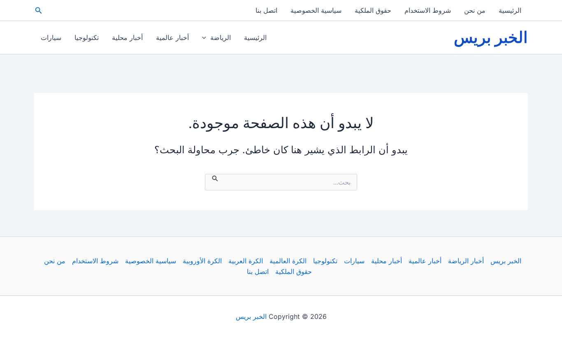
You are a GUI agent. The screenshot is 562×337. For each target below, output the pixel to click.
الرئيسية (510, 10)
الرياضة (220, 37)
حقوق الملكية (373, 10)
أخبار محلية (127, 37)
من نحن (474, 10)
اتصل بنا (266, 10)
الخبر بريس (491, 37)
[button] (38, 10)
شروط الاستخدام (427, 10)
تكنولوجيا (86, 37)
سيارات (51, 37)
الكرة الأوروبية (202, 261)
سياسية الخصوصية (315, 10)
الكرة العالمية (288, 261)
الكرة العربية (245, 261)
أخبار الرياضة (466, 261)
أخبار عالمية (172, 37)
